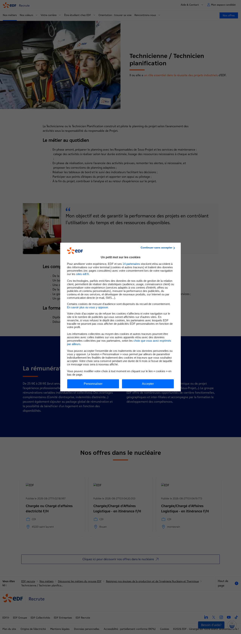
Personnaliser (93, 383)
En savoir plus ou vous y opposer (87, 307)
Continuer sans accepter (156, 247)
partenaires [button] (131, 263)
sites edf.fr (82, 274)
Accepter (148, 383)
